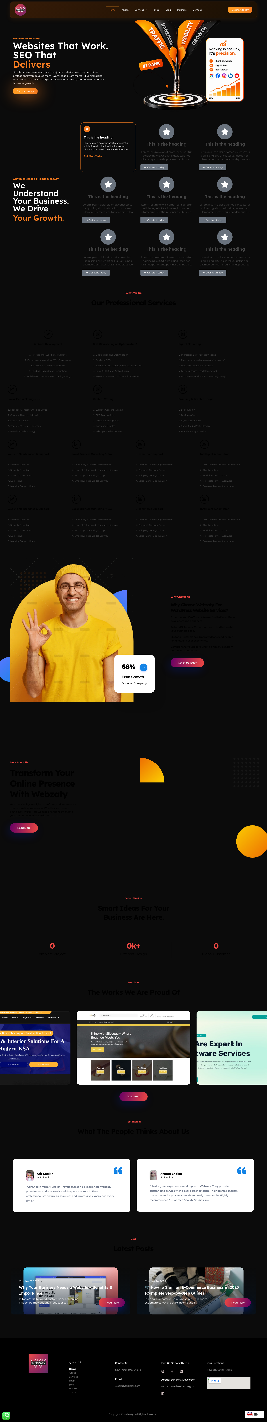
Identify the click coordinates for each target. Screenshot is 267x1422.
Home (112, 9)
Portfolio (182, 9)
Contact (197, 9)
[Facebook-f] (172, 1371)
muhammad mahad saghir (177, 1386)
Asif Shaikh (45, 1174)
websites (213, 1072)
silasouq (94, 1067)
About (125, 9)
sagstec (214, 1067)
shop (156, 9)
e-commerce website (100, 1072)
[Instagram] (163, 1371)
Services (139, 9)
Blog (168, 9)
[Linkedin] (181, 1371)
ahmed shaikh (171, 1174)
